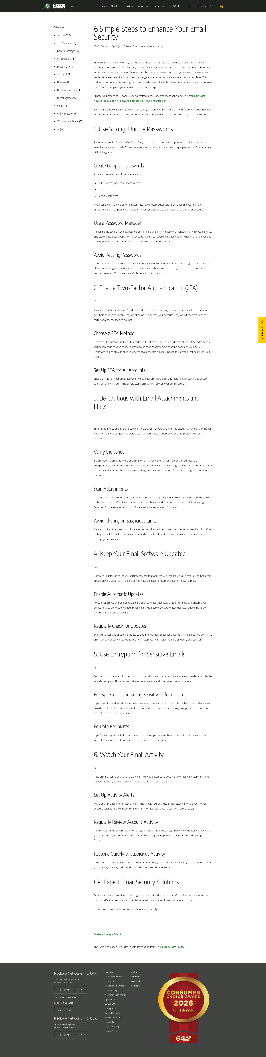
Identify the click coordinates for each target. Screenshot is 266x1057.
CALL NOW (64, 1010)
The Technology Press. (170, 947)
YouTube (135, 985)
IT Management (65, 98)
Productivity (63, 66)
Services (129, 6)
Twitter (134, 972)
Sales (177, 6)
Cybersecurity (64, 58)
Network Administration (115, 994)
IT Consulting (111, 990)
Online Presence (65, 113)
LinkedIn (135, 976)
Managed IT (110, 972)
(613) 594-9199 (69, 997)
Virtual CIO (110, 1003)
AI (58, 129)
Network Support (113, 1017)
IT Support (110, 981)
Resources (143, 6)
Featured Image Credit (107, 934)
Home (104, 6)
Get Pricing (203, 6)
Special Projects (112, 1013)
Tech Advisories (65, 43)
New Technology (66, 51)
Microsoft (62, 74)
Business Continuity (67, 90)
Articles (61, 35)
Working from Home (68, 121)
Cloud (60, 105)
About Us (115, 6)
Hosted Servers (112, 1031)
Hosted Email (111, 1022)
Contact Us (158, 6)
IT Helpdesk (110, 1008)
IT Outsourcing (112, 1026)
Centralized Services (114, 985)
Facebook (135, 981)
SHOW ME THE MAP (70, 989)
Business (61, 82)
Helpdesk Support (113, 976)
